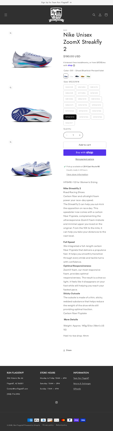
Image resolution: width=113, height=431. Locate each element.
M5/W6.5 (82, 86)
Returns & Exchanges (82, 383)
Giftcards (77, 388)
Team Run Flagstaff (81, 378)
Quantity (67, 129)
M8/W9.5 (69, 98)
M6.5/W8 (69, 92)
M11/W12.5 (69, 110)
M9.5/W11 (69, 104)
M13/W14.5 (84, 116)
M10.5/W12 (96, 104)
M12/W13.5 (97, 110)
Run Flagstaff (19, 425)
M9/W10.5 (95, 98)
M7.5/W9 (94, 92)
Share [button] (69, 350)
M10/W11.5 (82, 104)
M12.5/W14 (70, 116)
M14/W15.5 (97, 116)
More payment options (85, 159)
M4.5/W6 (69, 86)
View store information (77, 174)
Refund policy (61, 425)
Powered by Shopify (32, 425)
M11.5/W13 (83, 110)
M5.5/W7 (69, 122)
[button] (6, 15)
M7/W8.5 (82, 92)
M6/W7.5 (94, 86)
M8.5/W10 (82, 98)
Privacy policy (48, 425)
